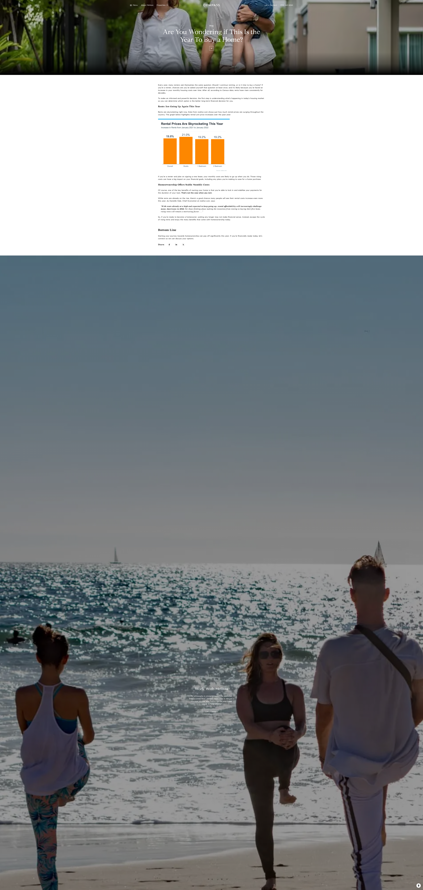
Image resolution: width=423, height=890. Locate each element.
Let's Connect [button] (211, 712)
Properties (161, 5)
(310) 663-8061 (286, 5)
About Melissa (147, 5)
